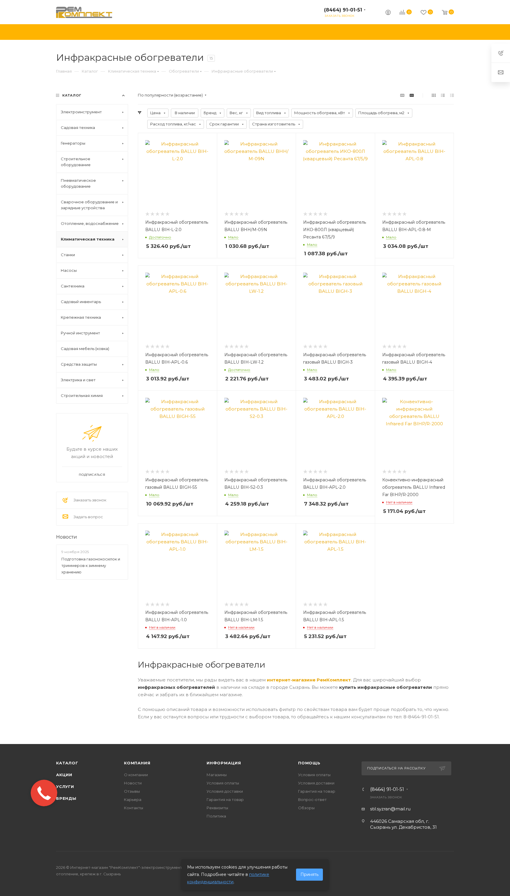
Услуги (65, 786)
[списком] (443, 95)
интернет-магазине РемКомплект (309, 680)
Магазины (217, 774)
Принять (309, 874)
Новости (66, 537)
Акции (64, 774)
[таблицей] (452, 95)
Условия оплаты (223, 783)
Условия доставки (225, 791)
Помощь (309, 763)
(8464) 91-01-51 (343, 10)
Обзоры (306, 807)
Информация (224, 763)
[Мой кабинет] (388, 13)
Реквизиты (217, 807)
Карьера (132, 799)
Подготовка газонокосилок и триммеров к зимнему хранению (90, 565)
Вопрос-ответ (312, 799)
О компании (136, 774)
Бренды (66, 798)
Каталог (67, 763)
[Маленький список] (402, 95)
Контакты (133, 807)
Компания (137, 763)
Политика (216, 816)
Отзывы (132, 791)
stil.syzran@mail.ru (390, 809)
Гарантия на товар (225, 799)
